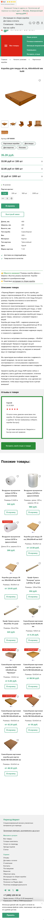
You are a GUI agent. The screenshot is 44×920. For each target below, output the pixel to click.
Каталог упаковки (20, 59)
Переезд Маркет (11, 820)
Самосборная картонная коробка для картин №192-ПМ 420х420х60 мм (11, 757)
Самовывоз (31, 50)
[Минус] (3, 198)
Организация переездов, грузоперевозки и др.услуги (21, 830)
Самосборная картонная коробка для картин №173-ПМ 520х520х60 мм (33, 667)
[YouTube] (17, 890)
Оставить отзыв (33, 54)
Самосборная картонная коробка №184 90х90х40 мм (33, 623)
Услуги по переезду (10, 844)
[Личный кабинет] (42, 23)
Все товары (7, 839)
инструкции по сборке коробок (24, 281)
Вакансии (6, 871)
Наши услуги (32, 37)
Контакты (6, 866)
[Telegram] (5, 890)
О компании (7, 863)
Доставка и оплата (10, 860)
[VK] (9, 890)
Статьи (5, 849)
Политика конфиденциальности (15, 885)
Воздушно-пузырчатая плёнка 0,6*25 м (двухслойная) (11, 539)
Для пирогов (8, 147)
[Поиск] (30, 23)
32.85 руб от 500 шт (12, 169)
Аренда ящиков (9, 847)
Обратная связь (9, 874)
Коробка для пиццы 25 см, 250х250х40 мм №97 (33, 538)
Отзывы (6, 858)
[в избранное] (40, 80)
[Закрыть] (42, 903)
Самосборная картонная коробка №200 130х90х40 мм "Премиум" (11, 668)
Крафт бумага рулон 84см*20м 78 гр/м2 (11, 622)
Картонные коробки (11, 143)
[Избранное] (34, 23)
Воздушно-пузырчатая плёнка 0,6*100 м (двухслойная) (33, 493)
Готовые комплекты (35, 41)
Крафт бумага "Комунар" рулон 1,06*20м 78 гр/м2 (33, 580)
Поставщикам (8, 868)
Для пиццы (29, 143)
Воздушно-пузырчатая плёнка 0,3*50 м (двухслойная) (11, 493)
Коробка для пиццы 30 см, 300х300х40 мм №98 (11, 579)
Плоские (22, 147)
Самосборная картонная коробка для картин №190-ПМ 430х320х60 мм (11, 713)
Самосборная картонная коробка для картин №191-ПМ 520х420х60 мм (33, 713)
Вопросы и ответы (10, 879)
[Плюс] (11, 198)
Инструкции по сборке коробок (14, 877)
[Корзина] (38, 23)
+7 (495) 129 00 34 (12, 895)
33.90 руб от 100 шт (12, 161)
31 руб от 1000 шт (11, 176)
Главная (4, 59)
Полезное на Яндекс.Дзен (13, 882)
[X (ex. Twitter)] (13, 890)
